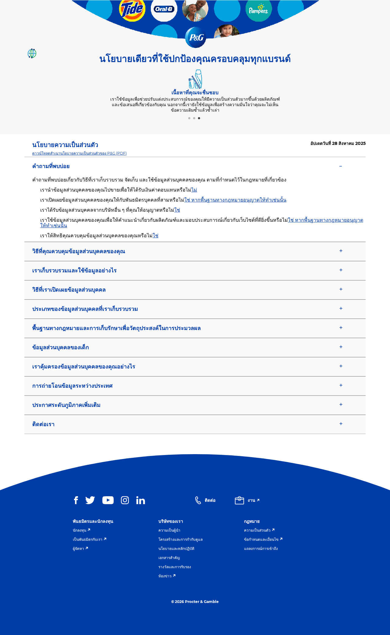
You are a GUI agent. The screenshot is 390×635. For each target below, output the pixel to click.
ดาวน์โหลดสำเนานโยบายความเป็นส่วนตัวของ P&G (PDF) (79, 153)
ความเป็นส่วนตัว (257, 530)
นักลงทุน (79, 530)
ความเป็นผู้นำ (169, 530)
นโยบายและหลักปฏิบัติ (176, 548)
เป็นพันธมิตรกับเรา (87, 539)
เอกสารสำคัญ (169, 557)
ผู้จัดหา (78, 548)
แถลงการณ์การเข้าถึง (261, 548)
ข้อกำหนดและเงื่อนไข (261, 539)
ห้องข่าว (165, 576)
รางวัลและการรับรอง (174, 567)
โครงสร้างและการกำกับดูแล (180, 539)
